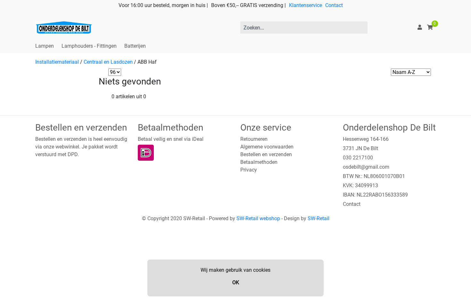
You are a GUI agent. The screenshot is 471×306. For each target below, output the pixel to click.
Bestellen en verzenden (266, 154)
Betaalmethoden (258, 162)
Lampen (44, 46)
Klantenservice (305, 5)
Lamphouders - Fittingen (89, 46)
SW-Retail (318, 218)
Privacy (248, 170)
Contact (334, 5)
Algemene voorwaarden (266, 147)
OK (235, 282)
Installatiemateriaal (57, 62)
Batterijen (135, 46)
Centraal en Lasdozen (108, 62)
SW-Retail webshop (258, 218)
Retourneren (254, 139)
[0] (430, 27)
